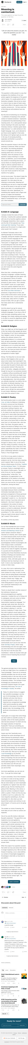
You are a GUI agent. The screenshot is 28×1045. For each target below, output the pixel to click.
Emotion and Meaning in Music (10, 530)
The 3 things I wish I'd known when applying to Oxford (10, 991)
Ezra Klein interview (14, 290)
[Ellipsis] (26, 921)
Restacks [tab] (11, 907)
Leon (5, 937)
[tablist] (7, 907)
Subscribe (19, 2)
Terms (19, 1033)
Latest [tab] (6, 970)
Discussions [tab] (12, 970)
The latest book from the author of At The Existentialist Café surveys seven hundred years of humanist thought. (10, 1005)
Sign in (25, 2)
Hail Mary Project (10, 644)
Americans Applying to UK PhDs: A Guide (9, 987)
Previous (6, 897)
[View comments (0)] (8, 996)
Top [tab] (3, 970)
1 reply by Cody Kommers (12, 931)
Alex (5, 921)
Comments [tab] (4, 907)
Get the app (21, 1038)
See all (4, 1013)
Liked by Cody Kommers (11, 923)
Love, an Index (5, 402)
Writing (3, 6)
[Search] (25, 970)
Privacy (15, 1033)
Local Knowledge (6, 753)
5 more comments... (6, 962)
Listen (24, 20)
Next (23, 897)
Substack (6, 1042)
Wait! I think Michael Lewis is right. (10, 975)
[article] (14, 978)
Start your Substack (10, 1038)
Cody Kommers (8, 19)
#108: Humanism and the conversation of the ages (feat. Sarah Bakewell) (9, 1001)
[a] (24, 1001)
